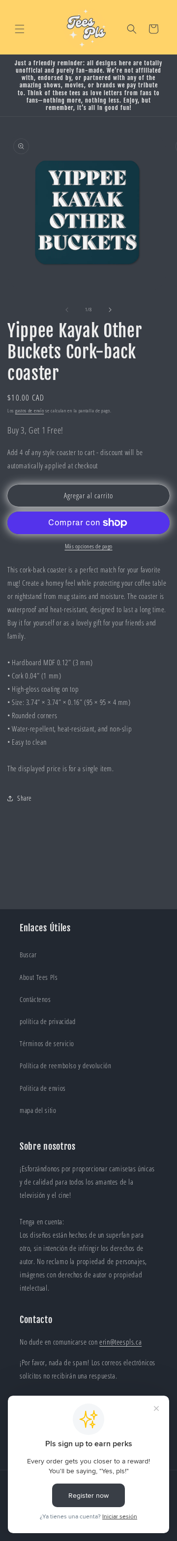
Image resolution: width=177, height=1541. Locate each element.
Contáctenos (35, 999)
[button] (19, 29)
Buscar (28, 954)
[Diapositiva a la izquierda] (67, 310)
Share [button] (24, 798)
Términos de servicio (47, 1043)
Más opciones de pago (89, 546)
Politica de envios (43, 1088)
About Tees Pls (39, 977)
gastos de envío (29, 410)
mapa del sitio (38, 1110)
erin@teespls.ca (120, 1342)
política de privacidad (47, 1021)
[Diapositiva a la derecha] (110, 310)
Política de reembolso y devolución (65, 1065)
